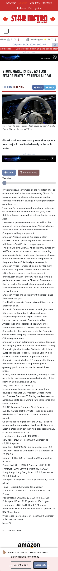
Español (35, 3)
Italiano (21, 8)
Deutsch (11, 3)
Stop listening (29, 172)
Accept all (40, 564)
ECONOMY (7, 87)
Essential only (21, 564)
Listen (10, 172)
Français (47, 3)
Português (34, 8)
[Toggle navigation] (6, 31)
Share (39, 87)
